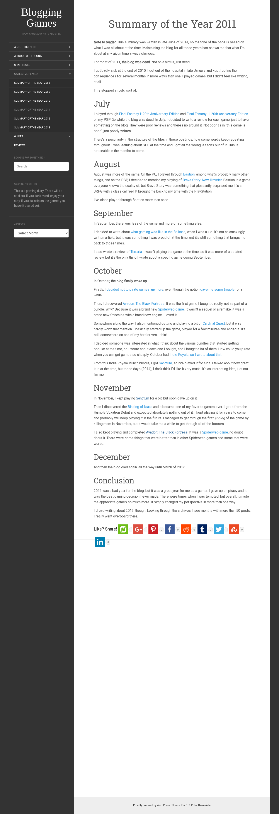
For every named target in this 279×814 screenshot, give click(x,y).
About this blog (25, 47)
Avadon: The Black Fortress (143, 304)
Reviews (19, 145)
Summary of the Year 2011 (32, 109)
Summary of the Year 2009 (32, 91)
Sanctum (165, 363)
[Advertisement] (41, 314)
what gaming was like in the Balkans (158, 232)
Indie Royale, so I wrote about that (195, 355)
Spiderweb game (171, 309)
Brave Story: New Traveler (202, 180)
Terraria (136, 252)
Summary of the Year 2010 (32, 100)
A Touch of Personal (28, 56)
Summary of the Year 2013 (32, 127)
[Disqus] (172, 603)
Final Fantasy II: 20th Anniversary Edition (217, 114)
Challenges (22, 65)
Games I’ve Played (26, 73)
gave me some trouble (217, 289)
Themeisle (204, 805)
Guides (18, 136)
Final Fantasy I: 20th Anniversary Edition (149, 114)
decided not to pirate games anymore (135, 289)
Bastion (189, 174)
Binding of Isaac (140, 407)
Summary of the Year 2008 (32, 82)
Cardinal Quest (213, 323)
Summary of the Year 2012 (32, 118)
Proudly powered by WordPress (151, 805)
